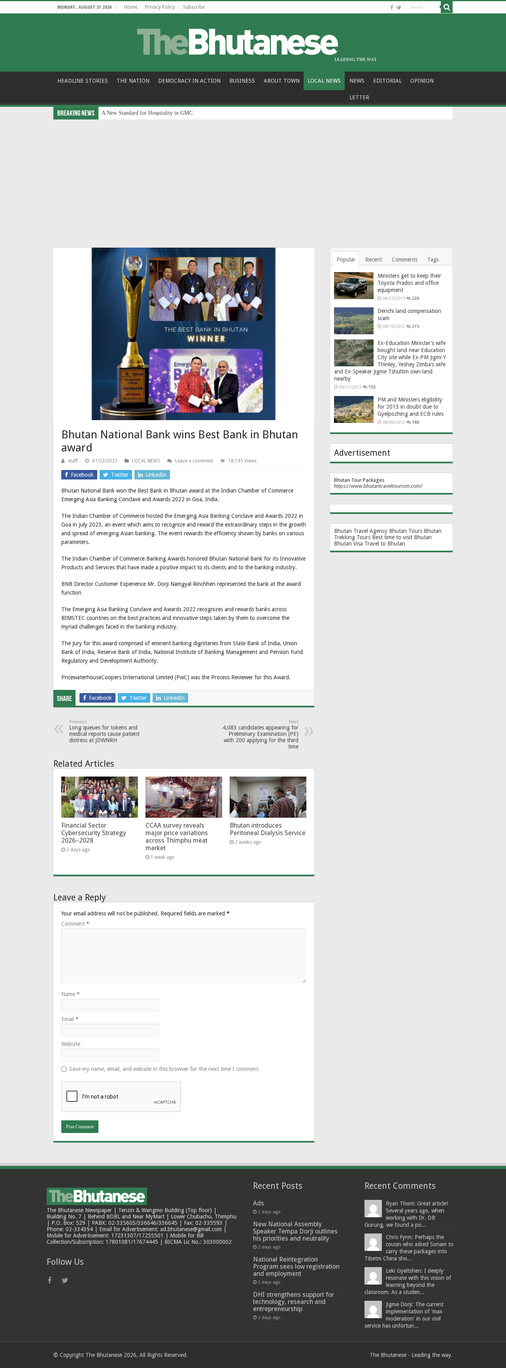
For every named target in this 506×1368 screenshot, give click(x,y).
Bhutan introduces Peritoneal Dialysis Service (268, 829)
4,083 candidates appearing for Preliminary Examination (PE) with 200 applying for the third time (260, 734)
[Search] (447, 7)
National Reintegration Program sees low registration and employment (296, 1266)
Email (70, 1019)
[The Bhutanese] (253, 41)
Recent (373, 259)
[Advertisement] (253, 178)
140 (415, 422)
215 (415, 326)
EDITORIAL (387, 81)
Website (70, 1044)
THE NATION (133, 81)
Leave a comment (194, 461)
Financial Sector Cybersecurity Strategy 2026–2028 (93, 833)
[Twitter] (399, 7)
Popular (345, 259)
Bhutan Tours (405, 531)
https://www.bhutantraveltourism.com (377, 486)
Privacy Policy (160, 7)
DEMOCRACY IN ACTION (189, 81)
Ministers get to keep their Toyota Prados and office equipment (409, 283)
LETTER (359, 97)
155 (372, 387)
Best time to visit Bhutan (402, 537)
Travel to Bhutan (384, 543)
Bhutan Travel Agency (360, 531)
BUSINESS (242, 81)
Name (70, 994)
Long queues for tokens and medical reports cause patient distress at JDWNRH (104, 731)
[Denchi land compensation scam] (354, 320)
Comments (404, 259)
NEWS (356, 81)
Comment (75, 924)
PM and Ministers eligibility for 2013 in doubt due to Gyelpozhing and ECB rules (411, 406)
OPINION (422, 81)
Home (130, 7)
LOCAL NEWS (324, 81)
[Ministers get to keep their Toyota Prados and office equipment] (354, 285)
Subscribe (193, 7)
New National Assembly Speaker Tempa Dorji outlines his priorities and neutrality (295, 1231)
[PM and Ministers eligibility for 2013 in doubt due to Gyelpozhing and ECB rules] (354, 409)
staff (73, 461)
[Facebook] (391, 7)
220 (415, 298)
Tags (433, 259)
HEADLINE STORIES (82, 81)
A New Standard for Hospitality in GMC (147, 113)
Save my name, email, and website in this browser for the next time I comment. (164, 1069)
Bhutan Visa (348, 543)
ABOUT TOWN (282, 81)
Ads (258, 1203)
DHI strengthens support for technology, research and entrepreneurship (293, 1302)
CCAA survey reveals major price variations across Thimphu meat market (176, 837)
